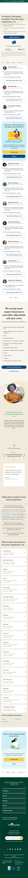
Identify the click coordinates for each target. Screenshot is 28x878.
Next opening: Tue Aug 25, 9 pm (14, 177)
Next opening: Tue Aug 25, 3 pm (14, 292)
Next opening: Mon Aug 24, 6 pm (14, 80)
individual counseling (9, 511)
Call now (14, 156)
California (13, 62)
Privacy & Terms (18, 860)
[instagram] (10, 849)
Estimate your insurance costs (14, 367)
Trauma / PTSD (5, 721)
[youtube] (17, 849)
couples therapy (17, 511)
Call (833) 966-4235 (14, 37)
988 (5, 819)
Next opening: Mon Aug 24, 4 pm (14, 118)
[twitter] (15, 849)
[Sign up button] (21, 838)
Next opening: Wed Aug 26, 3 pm (14, 196)
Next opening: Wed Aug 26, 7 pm (14, 255)
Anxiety (3, 719)
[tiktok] (7, 849)
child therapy (18, 513)
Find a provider (14, 152)
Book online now (7, 1)
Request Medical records (19, 862)
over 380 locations (13, 516)
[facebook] (12, 849)
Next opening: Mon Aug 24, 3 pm (14, 100)
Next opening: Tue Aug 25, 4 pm (14, 216)
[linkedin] (20, 849)
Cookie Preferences (18, 864)
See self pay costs (14, 371)
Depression (17, 719)
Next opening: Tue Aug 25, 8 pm (14, 274)
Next (16, 297)
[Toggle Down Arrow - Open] (24, 791)
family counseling (11, 513)
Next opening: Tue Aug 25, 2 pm (14, 235)
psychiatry (11, 514)
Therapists (7, 62)
